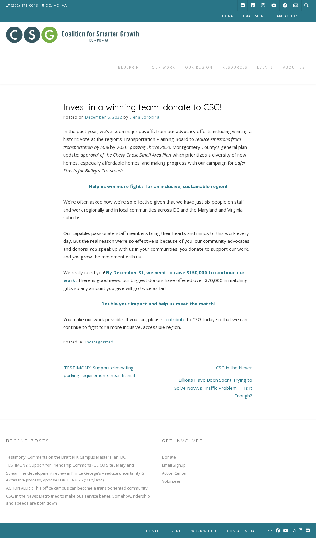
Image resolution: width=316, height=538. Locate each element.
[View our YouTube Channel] (274, 5)
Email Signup (256, 16)
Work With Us (204, 531)
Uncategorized (99, 342)
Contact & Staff (242, 531)
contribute (174, 319)
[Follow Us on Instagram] (263, 5)
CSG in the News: (234, 367)
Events (176, 531)
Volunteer (171, 481)
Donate (229, 16)
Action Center (174, 473)
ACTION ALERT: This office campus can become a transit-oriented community (77, 488)
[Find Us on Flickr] (243, 5)
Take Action (286, 16)
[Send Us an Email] (295, 5)
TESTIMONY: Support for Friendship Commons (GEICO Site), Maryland (70, 465)
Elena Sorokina (145, 117)
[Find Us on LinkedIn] (253, 5)
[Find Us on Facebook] (285, 5)
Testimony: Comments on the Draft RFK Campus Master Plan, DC (66, 457)
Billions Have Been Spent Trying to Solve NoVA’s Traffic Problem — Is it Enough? (213, 388)
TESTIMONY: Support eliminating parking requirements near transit (99, 371)
